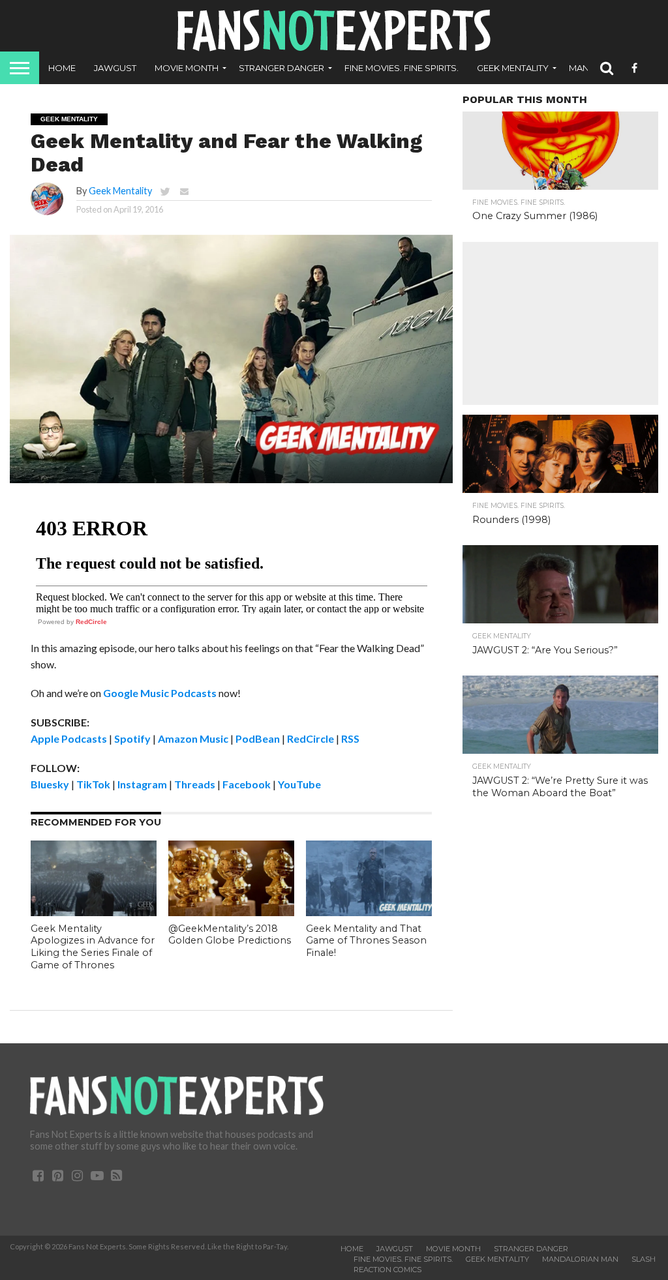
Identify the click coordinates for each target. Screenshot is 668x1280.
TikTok (93, 784)
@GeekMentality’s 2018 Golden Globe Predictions (229, 935)
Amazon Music (193, 738)
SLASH (643, 1259)
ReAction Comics (387, 1269)
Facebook (246, 784)
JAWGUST (115, 68)
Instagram (142, 784)
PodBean (257, 738)
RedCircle (91, 621)
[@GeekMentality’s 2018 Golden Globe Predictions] (231, 912)
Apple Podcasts (69, 738)
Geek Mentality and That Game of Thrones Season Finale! (366, 941)
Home (62, 68)
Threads (194, 784)
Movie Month (187, 68)
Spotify (132, 738)
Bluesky (50, 784)
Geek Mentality (513, 68)
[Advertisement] (560, 323)
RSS (350, 738)
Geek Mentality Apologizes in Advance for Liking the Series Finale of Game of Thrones (93, 947)
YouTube (299, 784)
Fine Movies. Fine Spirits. (401, 68)
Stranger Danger (281, 68)
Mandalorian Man (580, 1259)
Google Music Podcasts (160, 693)
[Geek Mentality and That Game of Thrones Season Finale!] (369, 912)
